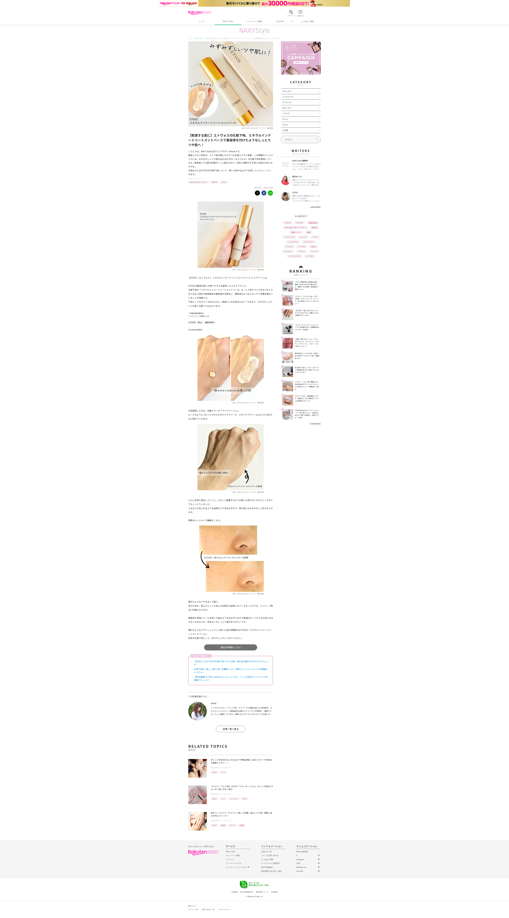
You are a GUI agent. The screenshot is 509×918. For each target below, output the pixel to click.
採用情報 (274, 892)
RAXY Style (228, 21)
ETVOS (224, 182)
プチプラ (289, 246)
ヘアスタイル (293, 242)
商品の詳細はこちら (231, 647)
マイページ (230, 859)
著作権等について (262, 892)
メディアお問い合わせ (269, 855)
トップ (201, 21)
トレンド (303, 237)
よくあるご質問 (307, 21)
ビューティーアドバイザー (236, 867)
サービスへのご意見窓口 (270, 863)
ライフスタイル (294, 256)
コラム (285, 124)
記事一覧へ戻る (231, 729)
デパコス (302, 251)
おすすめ (300, 223)
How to (214, 772)
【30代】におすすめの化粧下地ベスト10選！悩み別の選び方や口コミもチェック (231, 663)
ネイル (285, 119)
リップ (223, 772)
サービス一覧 (193, 909)
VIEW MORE (315, 207)
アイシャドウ (289, 237)
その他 (285, 130)
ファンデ (232, 825)
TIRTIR (244, 799)
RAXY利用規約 (267, 867)
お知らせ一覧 (266, 852)
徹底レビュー (296, 232)
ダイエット (288, 251)
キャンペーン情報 (254, 21)
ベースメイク (199, 179)
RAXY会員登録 (302, 852)
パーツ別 (302, 246)
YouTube (299, 871)
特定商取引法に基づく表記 (271, 871)
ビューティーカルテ (233, 863)
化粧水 (313, 246)
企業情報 (234, 892)
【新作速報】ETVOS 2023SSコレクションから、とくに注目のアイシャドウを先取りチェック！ (231, 678)
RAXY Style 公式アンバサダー (198, 182)
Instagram (300, 859)
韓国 (308, 232)
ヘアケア (286, 113)
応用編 (242, 825)
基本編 (223, 825)
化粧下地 (214, 182)
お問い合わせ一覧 (208, 909)
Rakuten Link (301, 867)
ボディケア (286, 108)
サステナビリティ (224, 909)
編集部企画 (313, 223)
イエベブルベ (234, 799)
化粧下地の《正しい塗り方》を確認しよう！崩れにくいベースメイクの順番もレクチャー (231, 670)
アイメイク (286, 102)
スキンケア (287, 91)
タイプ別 (309, 256)
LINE (298, 863)
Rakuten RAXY (200, 13)
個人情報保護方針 (246, 892)
